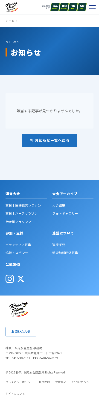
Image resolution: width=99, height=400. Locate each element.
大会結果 (58, 205)
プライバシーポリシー (19, 382)
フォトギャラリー (65, 213)
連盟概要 (58, 244)
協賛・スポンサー (18, 252)
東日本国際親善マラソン (23, 205)
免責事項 (60, 382)
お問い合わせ (21, 331)
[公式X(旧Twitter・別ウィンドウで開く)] (20, 278)
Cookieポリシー (82, 382)
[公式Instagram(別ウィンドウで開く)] (10, 279)
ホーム (10, 20)
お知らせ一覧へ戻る (52, 140)
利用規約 (44, 382)
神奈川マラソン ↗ (19, 221)
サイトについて (15, 393)
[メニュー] (92, 7)
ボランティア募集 (18, 244)
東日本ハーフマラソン (22, 213)
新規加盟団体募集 (65, 252)
